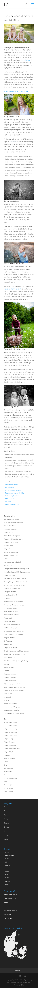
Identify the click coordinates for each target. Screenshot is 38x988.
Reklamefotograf (8, 791)
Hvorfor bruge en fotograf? (11, 555)
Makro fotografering (9, 667)
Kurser (5, 765)
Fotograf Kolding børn (9, 742)
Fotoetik (6, 559)
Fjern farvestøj (8, 618)
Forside (7, 871)
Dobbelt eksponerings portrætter (13, 684)
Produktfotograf (8, 785)
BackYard (7, 865)
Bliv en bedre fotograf (9, 657)
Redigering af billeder (9, 638)
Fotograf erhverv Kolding (10, 732)
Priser (5, 781)
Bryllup (5, 811)
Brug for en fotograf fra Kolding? (12, 562)
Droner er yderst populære (11, 611)
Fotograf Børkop (9, 487)
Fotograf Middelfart (9, 752)
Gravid (5, 807)
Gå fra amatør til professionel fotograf (14, 605)
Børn (5, 831)
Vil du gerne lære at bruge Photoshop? (14, 713)
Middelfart (18, 970)
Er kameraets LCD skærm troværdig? (14, 690)
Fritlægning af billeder (10, 621)
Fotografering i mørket (10, 677)
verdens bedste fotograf (10, 595)
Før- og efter (7, 598)
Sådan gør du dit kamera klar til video (14, 631)
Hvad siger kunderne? (9, 758)
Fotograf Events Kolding (10, 735)
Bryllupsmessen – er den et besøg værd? (15, 585)
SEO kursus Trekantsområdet (12, 710)
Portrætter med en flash (10, 608)
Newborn (6, 823)
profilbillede (26, 60)
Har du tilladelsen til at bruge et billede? (14, 687)
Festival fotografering (10, 681)
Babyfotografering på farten (11, 615)
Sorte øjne (6, 671)
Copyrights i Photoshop (10, 592)
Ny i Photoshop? (8, 641)
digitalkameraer (8, 694)
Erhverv (6, 839)
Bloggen (7, 881)
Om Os (7, 878)
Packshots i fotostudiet (11, 485)
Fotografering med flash (10, 648)
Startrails (6, 664)
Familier (6, 819)
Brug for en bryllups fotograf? (12, 519)
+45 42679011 (12, 894)
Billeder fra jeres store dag (12, 504)
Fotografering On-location (12, 496)
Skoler (7, 859)
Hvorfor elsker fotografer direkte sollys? (14, 654)
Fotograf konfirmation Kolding (12, 749)
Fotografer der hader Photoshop (12, 588)
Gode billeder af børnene (10, 526)
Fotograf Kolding (8, 739)
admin (6, 20)
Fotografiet (8, 501)
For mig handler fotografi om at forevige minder (16, 569)
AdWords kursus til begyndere (12, 707)
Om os (5, 775)
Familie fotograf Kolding (10, 725)
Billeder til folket (9, 499)
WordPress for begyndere (10, 704)
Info (6, 862)
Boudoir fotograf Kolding (10, 722)
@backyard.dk (12, 898)
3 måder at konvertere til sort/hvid (13, 634)
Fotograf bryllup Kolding (10, 729)
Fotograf (25, 980)
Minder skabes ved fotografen (13, 490)
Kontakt (6, 762)
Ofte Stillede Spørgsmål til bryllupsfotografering (17, 572)
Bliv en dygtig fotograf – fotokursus (13, 523)
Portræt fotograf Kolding (10, 778)
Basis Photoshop (8, 644)
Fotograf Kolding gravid (10, 745)
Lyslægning (8, 852)
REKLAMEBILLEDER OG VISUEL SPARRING (15, 578)
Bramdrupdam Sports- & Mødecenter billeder (16, 582)
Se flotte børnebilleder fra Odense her (16, 91)
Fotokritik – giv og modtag (11, 628)
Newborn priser (8, 772)
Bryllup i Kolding (8, 565)
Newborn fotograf (8, 768)
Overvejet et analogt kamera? (12, 625)
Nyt (18, 20)
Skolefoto (6, 700)
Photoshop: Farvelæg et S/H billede (13, 602)
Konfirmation (7, 827)
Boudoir (6, 815)
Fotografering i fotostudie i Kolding (14, 493)
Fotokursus (7, 755)
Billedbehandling (8, 697)
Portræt (6, 835)
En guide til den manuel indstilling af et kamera (16, 651)
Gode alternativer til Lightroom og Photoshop (16, 661)
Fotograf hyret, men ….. (10, 575)
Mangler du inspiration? (10, 674)
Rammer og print (8, 788)
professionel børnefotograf (12, 289)
